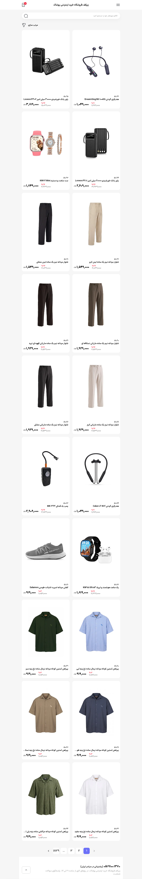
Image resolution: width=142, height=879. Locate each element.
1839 (56, 851)
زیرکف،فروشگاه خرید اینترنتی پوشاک (71, 5)
